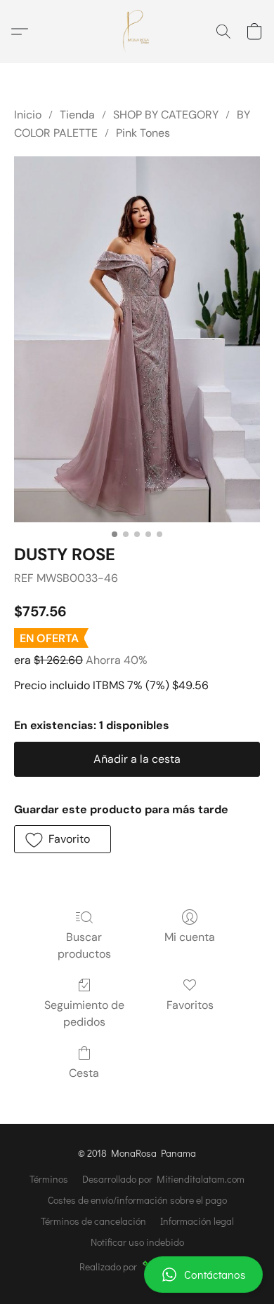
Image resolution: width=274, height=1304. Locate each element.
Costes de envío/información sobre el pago (137, 1200)
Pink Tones (143, 132)
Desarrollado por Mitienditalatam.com (163, 1179)
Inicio (27, 114)
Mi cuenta (189, 937)
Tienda (77, 114)
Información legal (197, 1221)
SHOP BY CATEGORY (165, 114)
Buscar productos (84, 945)
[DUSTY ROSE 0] (137, 339)
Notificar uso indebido (137, 1242)
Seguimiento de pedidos (84, 1013)
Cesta (84, 1073)
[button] (137, 1274)
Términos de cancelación (93, 1221)
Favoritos (190, 1005)
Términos (49, 1179)
